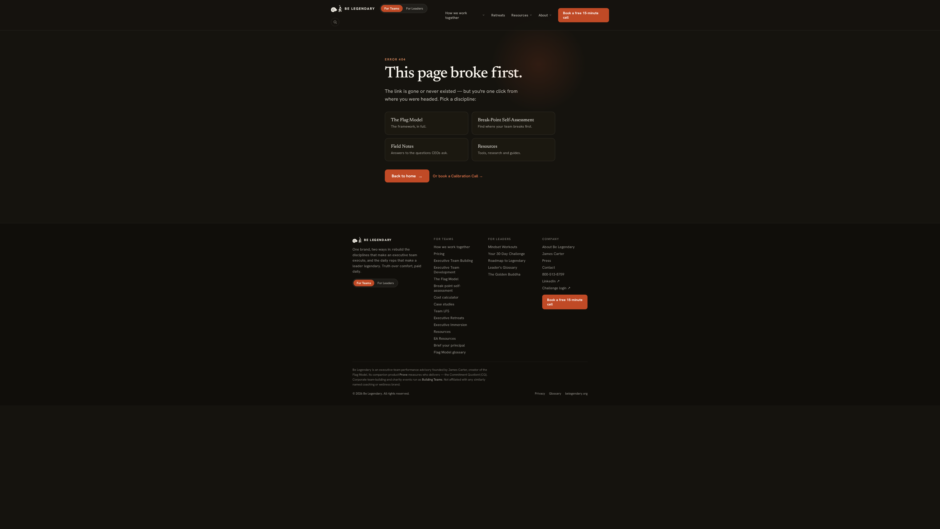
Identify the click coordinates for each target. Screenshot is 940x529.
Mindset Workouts (502, 246)
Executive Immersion (450, 324)
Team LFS (441, 311)
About (543, 15)
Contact (548, 267)
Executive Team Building (453, 260)
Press (546, 260)
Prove (404, 375)
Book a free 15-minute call (581, 15)
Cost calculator (446, 297)
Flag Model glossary (450, 352)
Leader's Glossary (502, 267)
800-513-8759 (553, 274)
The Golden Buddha (504, 274)
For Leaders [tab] (414, 8)
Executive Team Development (446, 269)
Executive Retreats (449, 317)
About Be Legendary (558, 246)
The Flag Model (446, 279)
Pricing (439, 253)
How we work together (456, 15)
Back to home (407, 176)
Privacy (540, 393)
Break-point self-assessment (447, 288)
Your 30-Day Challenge (506, 253)
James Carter (553, 253)
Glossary (555, 393)
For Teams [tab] (391, 8)
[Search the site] (335, 22)
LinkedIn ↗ (551, 281)
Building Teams (432, 379)
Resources (519, 15)
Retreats (498, 15)
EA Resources (445, 338)
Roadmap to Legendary (507, 260)
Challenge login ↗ (556, 288)
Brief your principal (449, 345)
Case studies (444, 304)
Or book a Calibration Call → (458, 176)
